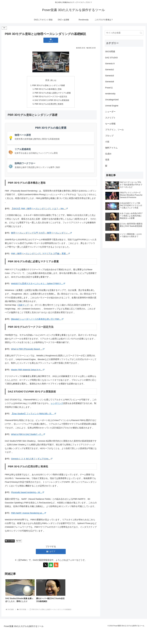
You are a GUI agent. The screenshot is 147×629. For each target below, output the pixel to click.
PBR (19, 541)
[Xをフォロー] (45, 565)
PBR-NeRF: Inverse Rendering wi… (27, 513)
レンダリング (57, 403)
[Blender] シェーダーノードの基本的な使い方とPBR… (36, 319)
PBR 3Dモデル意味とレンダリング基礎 (48, 85)
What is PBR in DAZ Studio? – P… (27, 434)
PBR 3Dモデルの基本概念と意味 (48, 89)
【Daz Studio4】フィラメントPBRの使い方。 (32, 413)
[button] (141, 33)
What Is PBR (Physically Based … (26, 349)
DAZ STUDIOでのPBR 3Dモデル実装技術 (52, 100)
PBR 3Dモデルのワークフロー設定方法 (51, 96)
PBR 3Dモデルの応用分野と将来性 (49, 104)
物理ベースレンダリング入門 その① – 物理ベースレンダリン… (40, 233)
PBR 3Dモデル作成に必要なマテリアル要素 (53, 93)
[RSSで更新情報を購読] (56, 565)
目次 (47, 80)
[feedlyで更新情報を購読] (50, 565)
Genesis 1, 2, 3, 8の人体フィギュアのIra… (30, 459)
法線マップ (23, 305)
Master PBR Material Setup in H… (26, 370)
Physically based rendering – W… (26, 492)
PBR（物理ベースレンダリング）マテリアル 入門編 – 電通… (39, 253)
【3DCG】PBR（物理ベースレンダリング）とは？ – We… (38, 208)
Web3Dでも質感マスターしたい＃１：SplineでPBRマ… (37, 283)
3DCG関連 (10, 541)
